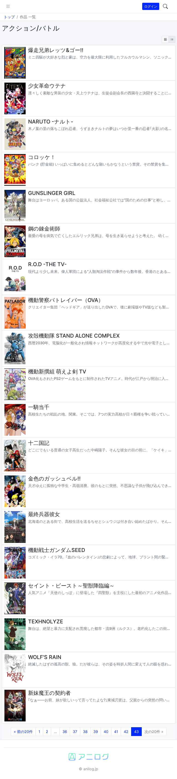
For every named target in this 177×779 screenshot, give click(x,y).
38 (85, 731)
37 (75, 731)
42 (126, 731)
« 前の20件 (23, 731)
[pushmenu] (8, 6)
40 (106, 731)
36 (64, 731)
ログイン (150, 6)
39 (95, 731)
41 (116, 731)
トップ (9, 17)
